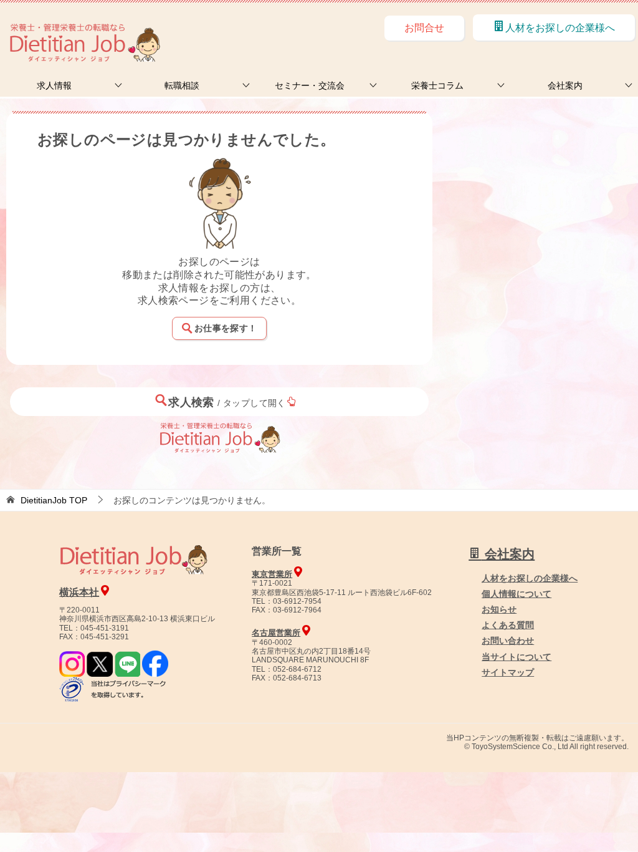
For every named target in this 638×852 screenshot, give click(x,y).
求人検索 (227, 402)
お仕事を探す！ (225, 328)
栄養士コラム (437, 85)
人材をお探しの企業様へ (560, 27)
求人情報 (54, 85)
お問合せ (424, 27)
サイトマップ (508, 672)
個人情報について (516, 594)
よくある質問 (508, 625)
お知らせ (499, 609)
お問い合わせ (508, 641)
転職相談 (181, 85)
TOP (54, 500)
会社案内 (565, 85)
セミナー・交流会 (310, 85)
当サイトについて (516, 657)
